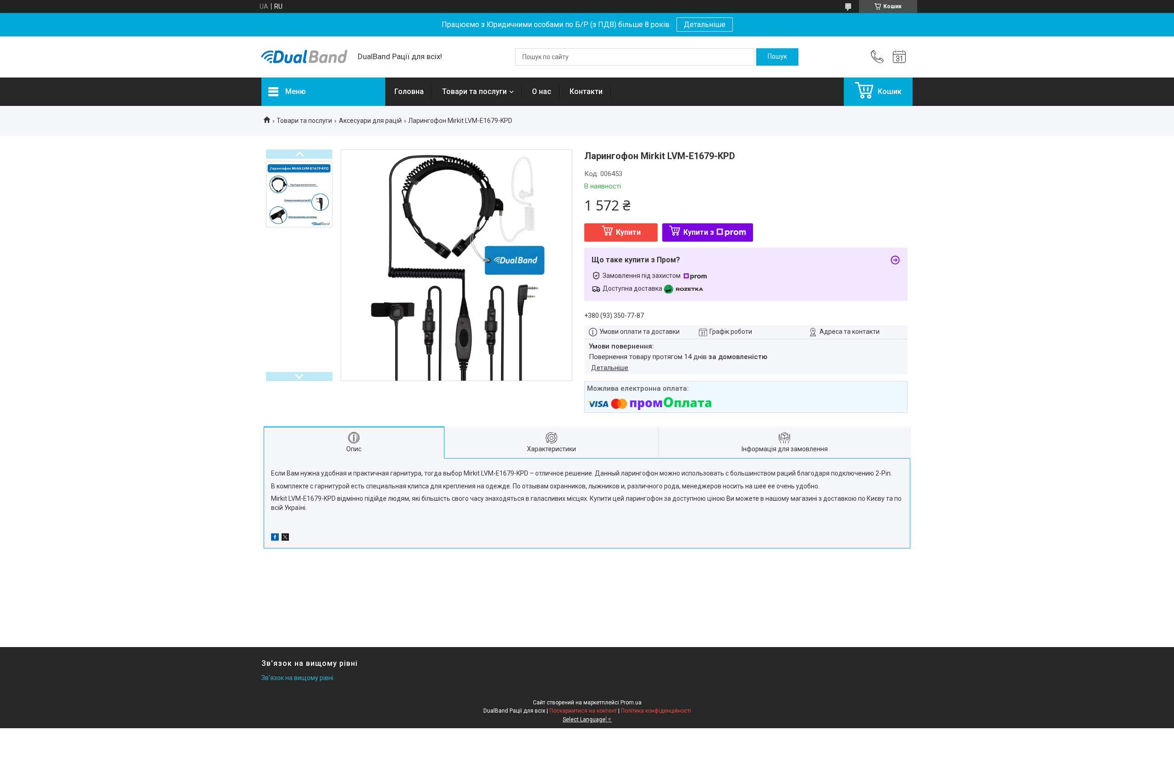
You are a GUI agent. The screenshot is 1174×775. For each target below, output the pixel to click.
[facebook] (275, 538)
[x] (285, 538)
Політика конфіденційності (656, 711)
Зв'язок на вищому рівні (297, 677)
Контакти (586, 91)
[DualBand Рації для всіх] (305, 56)
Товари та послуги (474, 91)
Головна (409, 91)
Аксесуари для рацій (370, 120)
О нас (541, 91)
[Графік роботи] (899, 57)
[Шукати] (777, 57)
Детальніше (704, 24)
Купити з (698, 232)
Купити (628, 232)
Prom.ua (631, 702)
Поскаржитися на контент (583, 711)
